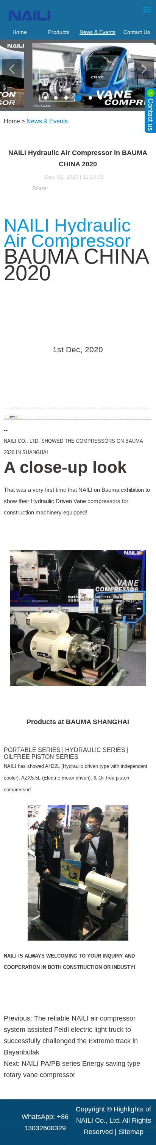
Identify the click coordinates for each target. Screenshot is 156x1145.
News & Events (97, 32)
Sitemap (131, 1132)
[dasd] (150, 110)
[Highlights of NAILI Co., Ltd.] (63, 15)
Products (58, 32)
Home (19, 32)
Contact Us (136, 32)
